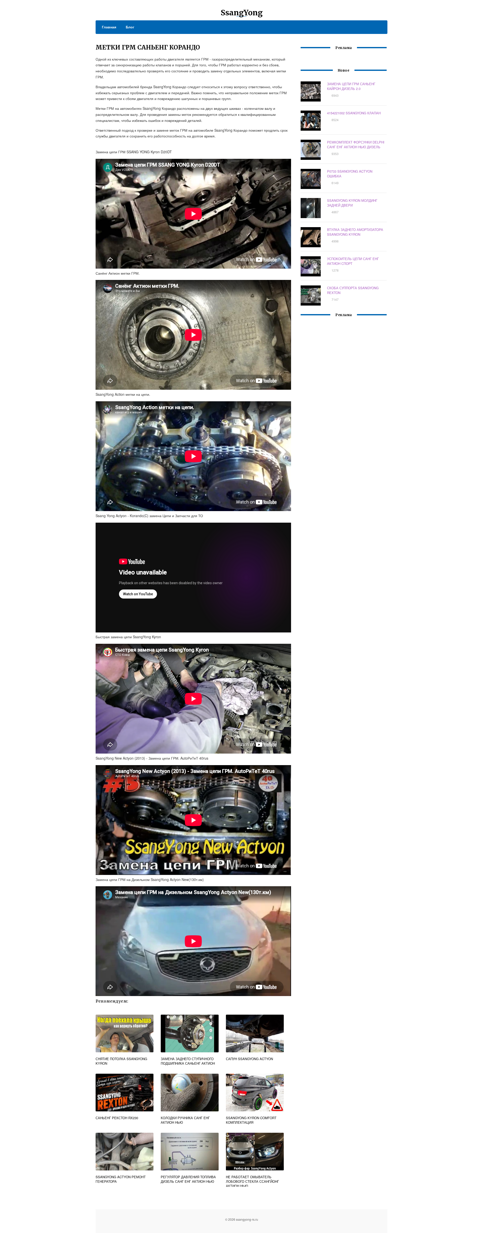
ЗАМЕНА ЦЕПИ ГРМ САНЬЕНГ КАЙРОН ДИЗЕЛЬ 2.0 (351, 86)
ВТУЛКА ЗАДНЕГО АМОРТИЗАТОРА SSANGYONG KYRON (355, 232)
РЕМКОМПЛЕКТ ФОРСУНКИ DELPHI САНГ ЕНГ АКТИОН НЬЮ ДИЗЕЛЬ (355, 144)
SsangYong (242, 12)
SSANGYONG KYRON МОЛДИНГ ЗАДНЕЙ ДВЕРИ (352, 203)
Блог (130, 26)
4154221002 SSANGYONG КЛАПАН (354, 113)
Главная (109, 26)
